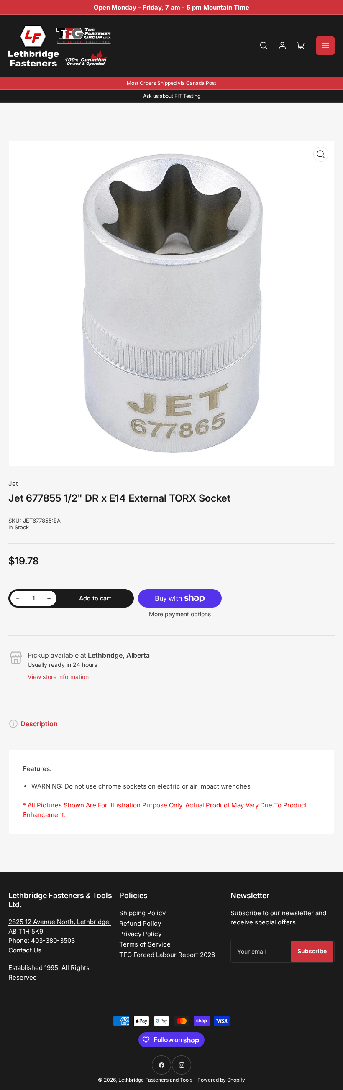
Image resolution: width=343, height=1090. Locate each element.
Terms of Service (145, 944)
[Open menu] (325, 45)
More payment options (180, 614)
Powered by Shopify (221, 1080)
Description (39, 724)
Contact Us (24, 950)
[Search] (264, 45)
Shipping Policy (142, 913)
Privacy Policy (140, 934)
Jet (13, 484)
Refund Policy (140, 923)
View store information (58, 676)
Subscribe (312, 951)
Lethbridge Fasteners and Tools (155, 1080)
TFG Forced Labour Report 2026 (167, 955)
